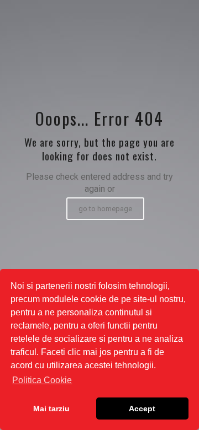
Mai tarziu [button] (51, 408)
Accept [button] (142, 408)
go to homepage (105, 209)
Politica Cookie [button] (42, 380)
